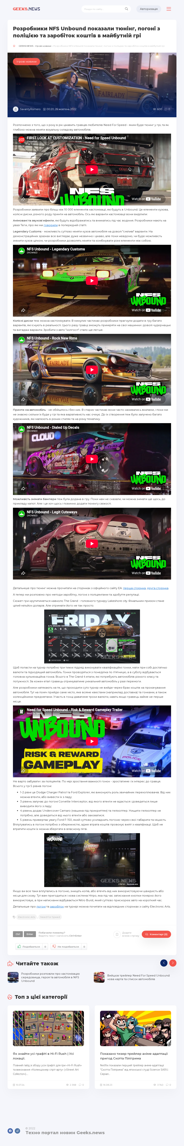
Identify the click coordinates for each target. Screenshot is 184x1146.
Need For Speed (50, 917)
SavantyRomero (30, 109)
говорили (51, 225)
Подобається (34, 946)
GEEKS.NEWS (26, 46)
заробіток (57, 906)
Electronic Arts (26, 917)
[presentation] (163, 963)
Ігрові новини (43, 46)
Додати (130, 934)
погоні (41, 906)
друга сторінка (157, 588)
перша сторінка (134, 588)
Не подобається (71, 946)
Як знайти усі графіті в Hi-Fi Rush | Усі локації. (43, 1056)
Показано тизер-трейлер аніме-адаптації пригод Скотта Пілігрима (134, 1056)
